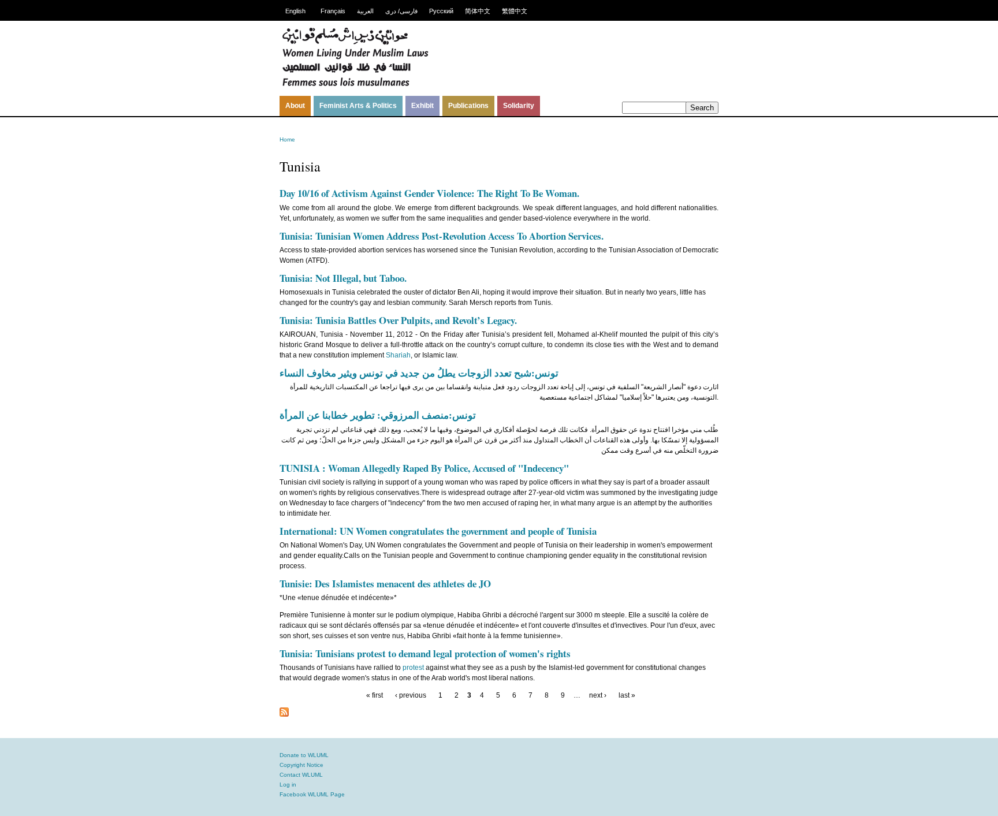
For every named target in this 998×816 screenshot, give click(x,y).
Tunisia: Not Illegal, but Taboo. (343, 278)
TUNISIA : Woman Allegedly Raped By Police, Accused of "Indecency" (424, 468)
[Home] (355, 84)
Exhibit (422, 106)
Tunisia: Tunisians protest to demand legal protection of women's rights (425, 653)
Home (287, 139)
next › (597, 695)
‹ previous (410, 695)
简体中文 (477, 11)
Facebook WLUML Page (312, 794)
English (295, 11)
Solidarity (518, 106)
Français (333, 11)
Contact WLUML (301, 775)
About (295, 106)
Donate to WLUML (304, 755)
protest (413, 668)
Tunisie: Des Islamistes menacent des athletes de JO (385, 583)
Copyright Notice (301, 765)
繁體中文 (514, 11)
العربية (365, 11)
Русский (441, 11)
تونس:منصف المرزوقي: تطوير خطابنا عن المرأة (378, 415)
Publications (468, 106)
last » (627, 695)
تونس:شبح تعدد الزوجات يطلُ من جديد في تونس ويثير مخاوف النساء (419, 373)
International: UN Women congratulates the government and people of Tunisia (438, 531)
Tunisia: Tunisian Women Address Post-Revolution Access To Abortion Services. (442, 236)
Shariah (398, 355)
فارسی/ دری (401, 11)
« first (374, 695)
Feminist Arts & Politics (358, 106)
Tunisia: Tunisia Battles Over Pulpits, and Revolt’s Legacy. (398, 320)
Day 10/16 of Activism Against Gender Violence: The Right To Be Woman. (429, 193)
